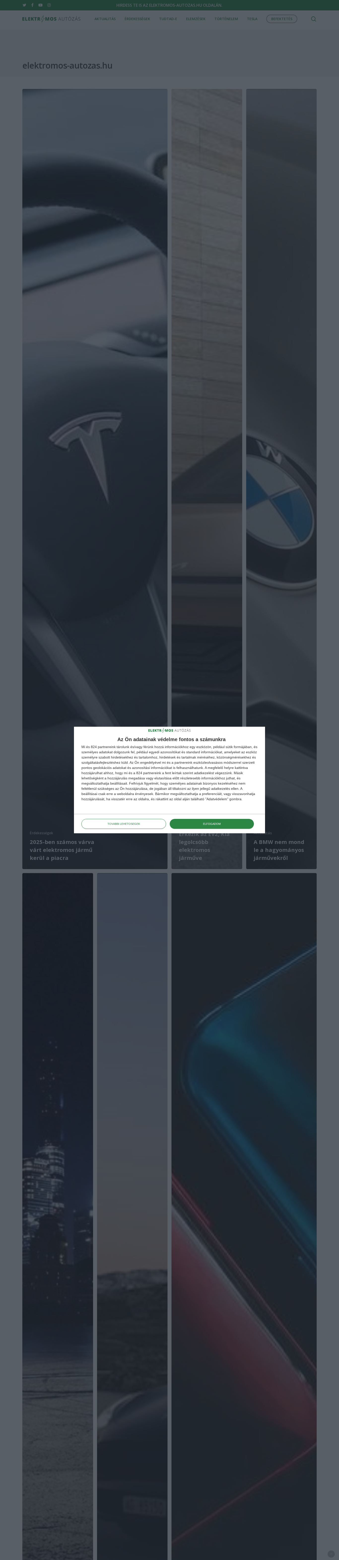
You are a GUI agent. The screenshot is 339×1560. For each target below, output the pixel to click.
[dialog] (169, 780)
